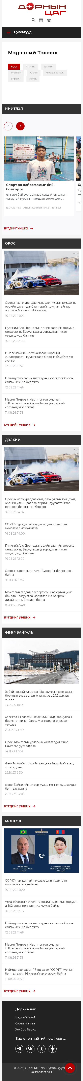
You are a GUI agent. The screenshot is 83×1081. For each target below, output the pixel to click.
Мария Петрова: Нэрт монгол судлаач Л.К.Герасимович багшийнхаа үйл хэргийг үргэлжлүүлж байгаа (35, 403)
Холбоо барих (25, 1029)
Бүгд (14, 66)
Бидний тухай (25, 1017)
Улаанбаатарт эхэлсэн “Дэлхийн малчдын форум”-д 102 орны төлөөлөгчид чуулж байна (41, 904)
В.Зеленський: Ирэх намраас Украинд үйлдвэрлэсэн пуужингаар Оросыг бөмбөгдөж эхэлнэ (39, 356)
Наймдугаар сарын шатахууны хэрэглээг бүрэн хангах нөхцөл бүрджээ (39, 380)
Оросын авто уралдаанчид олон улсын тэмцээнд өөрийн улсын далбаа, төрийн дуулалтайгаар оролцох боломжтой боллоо (40, 306)
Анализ (30, 66)
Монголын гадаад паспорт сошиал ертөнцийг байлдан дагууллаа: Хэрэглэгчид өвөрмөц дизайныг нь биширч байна (38, 596)
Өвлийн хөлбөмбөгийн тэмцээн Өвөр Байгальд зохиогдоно (39, 765)
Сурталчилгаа (25, 1023)
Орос (33, 72)
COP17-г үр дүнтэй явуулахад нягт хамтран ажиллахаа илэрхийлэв (36, 526)
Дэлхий (48, 66)
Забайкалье (41, 207)
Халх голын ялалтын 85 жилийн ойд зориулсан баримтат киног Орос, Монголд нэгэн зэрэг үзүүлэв (38, 720)
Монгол (16, 72)
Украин (16, 78)
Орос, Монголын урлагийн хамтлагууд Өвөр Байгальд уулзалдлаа (36, 744)
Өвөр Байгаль (55, 72)
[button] (33, 20)
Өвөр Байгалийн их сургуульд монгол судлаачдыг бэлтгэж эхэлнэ (41, 786)
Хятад (32, 78)
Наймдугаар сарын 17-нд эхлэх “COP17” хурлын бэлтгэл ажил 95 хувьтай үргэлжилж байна (39, 971)
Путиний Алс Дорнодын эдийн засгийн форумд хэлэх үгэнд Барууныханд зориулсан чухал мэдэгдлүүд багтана (39, 331)
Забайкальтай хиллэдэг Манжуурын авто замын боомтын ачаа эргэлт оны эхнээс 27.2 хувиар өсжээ (39, 695)
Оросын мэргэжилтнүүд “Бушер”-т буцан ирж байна (38, 572)
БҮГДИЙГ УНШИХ (16, 228)
